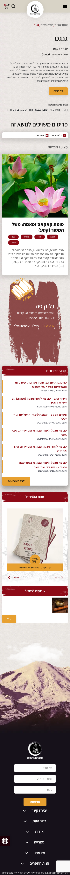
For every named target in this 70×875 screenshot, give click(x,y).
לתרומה (58, 91)
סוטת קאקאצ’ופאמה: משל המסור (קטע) (38, 227)
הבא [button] (16, 577)
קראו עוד (49, 325)
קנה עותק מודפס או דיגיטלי (35, 567)
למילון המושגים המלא (26, 325)
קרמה (52, 237)
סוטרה (26, 237)
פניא (39, 237)
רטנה (14, 242)
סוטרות (40, 135)
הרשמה (35, 802)
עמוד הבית (61, 25)
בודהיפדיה (47, 25)
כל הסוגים (56, 135)
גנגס (13, 237)
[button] (5, 841)
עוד (9, 619)
